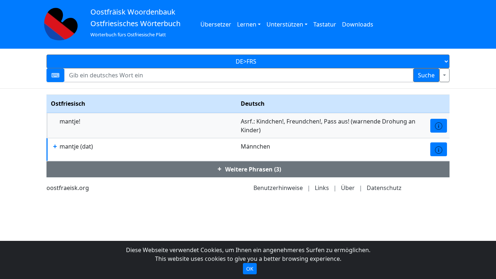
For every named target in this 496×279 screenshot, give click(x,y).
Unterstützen (285, 24)
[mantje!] (438, 126)
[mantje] (438, 149)
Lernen (246, 24)
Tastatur (324, 24)
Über (348, 188)
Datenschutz (384, 188)
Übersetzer (215, 24)
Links (322, 188)
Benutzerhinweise (278, 188)
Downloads (357, 24)
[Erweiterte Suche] (444, 75)
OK (249, 268)
